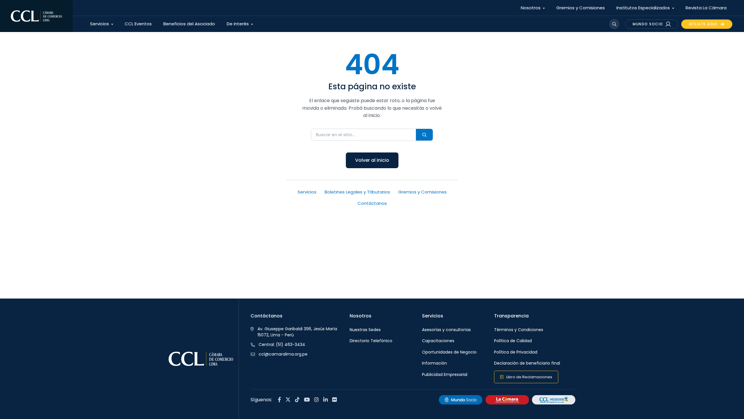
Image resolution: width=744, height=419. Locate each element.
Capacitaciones (438, 341)
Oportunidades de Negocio (449, 352)
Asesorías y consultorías (446, 330)
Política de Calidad (513, 341)
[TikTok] (297, 399)
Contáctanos (372, 203)
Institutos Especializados (643, 8)
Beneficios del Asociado (189, 24)
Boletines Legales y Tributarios (357, 192)
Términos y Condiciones (518, 330)
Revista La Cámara (706, 8)
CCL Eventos (138, 24)
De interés (238, 24)
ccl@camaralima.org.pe (283, 354)
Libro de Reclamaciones (529, 377)
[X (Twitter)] (288, 399)
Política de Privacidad (515, 352)
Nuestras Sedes (365, 330)
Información (434, 363)
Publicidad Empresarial (444, 374)
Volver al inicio (372, 160)
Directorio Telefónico (371, 341)
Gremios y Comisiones (580, 8)
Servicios (99, 24)
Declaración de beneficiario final (527, 363)
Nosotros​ (531, 8)
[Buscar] (424, 135)
